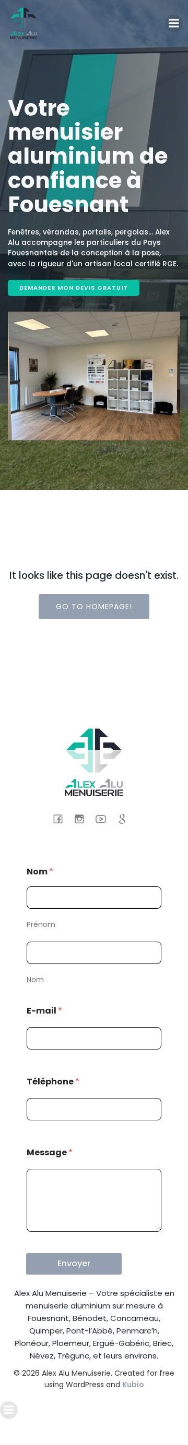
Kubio (133, 1384)
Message (50, 1152)
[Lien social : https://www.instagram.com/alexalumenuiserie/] (83, 818)
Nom (35, 979)
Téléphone (53, 1082)
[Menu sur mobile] (174, 23)
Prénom (41, 924)
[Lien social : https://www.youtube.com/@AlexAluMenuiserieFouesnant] (104, 818)
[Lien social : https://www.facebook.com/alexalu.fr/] (62, 818)
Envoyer (73, 1263)
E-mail (44, 1011)
